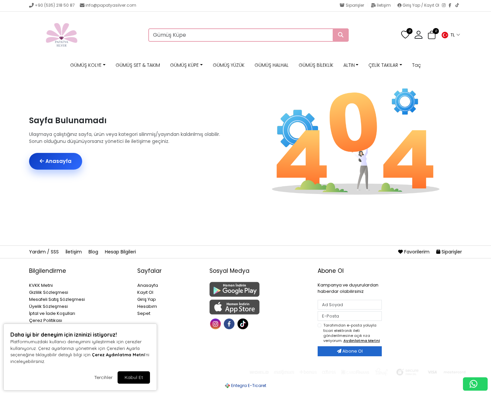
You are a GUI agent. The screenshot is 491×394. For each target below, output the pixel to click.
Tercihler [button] (103, 377)
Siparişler (355, 5)
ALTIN (349, 65)
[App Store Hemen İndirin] (259, 307)
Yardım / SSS (44, 251)
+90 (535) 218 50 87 (55, 5)
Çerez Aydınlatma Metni (118, 354)
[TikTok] (458, 5)
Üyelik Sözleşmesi (48, 306)
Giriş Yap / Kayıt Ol (420, 5)
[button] (450, 35)
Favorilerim (417, 251)
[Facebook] (452, 5)
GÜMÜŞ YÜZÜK (228, 65)
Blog (94, 251)
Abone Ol (352, 351)
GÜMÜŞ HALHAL (272, 65)
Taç (416, 65)
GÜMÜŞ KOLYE (86, 65)
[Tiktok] (244, 323)
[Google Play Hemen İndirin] (259, 289)
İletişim (384, 5)
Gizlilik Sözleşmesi (48, 292)
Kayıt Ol (145, 292)
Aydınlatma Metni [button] (361, 340)
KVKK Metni (41, 285)
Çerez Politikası (45, 320)
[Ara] (341, 35)
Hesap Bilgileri (120, 251)
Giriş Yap (146, 299)
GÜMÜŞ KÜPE (184, 65)
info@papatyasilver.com (111, 5)
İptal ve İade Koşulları (52, 313)
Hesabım (147, 306)
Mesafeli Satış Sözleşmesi (57, 299)
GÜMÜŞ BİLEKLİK (316, 65)
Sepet (143, 313)
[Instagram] (445, 5)
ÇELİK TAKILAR (383, 65)
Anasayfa (57, 161)
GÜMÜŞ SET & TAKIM (138, 65)
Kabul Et (134, 377)
